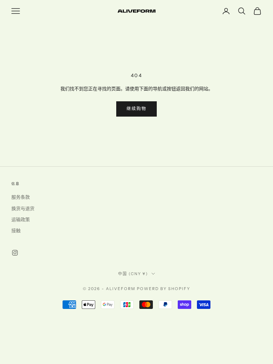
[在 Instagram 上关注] (14, 252)
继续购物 (137, 109)
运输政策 (20, 219)
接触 (16, 231)
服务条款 (20, 197)
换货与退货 (22, 208)
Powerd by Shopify (163, 288)
